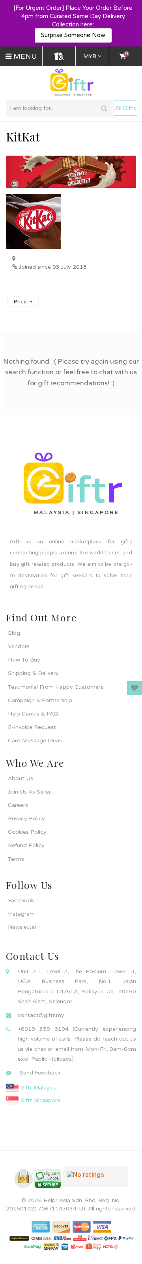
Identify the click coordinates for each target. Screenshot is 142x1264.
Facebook (21, 900)
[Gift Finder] (59, 56)
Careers (18, 805)
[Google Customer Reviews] (95, 1179)
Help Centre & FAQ (33, 713)
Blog (14, 633)
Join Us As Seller (29, 791)
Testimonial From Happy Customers (55, 687)
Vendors (19, 646)
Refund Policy (26, 845)
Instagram (21, 914)
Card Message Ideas (35, 740)
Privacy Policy (26, 818)
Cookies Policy (27, 832)
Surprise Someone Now (73, 35)
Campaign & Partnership (40, 700)
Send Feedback (40, 1072)
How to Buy (24, 659)
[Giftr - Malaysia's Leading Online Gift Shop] (71, 82)
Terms (16, 859)
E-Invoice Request (32, 727)
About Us (20, 778)
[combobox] (59, 108)
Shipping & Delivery (33, 673)
